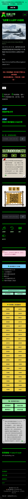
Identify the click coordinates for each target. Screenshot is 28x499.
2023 (20, 313)
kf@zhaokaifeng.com (14, 290)
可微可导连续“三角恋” (10, 280)
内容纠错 (8, 293)
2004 (8, 356)
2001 (20, 360)
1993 (20, 377)
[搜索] (22, 139)
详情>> (21, 173)
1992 (8, 381)
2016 (8, 330)
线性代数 (20, 405)
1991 (20, 381)
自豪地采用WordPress (12, 496)
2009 (20, 343)
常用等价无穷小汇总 (9, 269)
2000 (8, 364)
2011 (20, 339)
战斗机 (17, 97)
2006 (8, 351)
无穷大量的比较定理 (9, 274)
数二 (14, 155)
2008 (8, 347)
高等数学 (8, 405)
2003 (20, 356)
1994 (8, 377)
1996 (8, 372)
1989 (20, 385)
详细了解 (12, 7)
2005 (20, 351)
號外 (22, 94)
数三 (23, 155)
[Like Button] (4, 88)
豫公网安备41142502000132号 (15, 489)
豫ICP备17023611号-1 (14, 487)
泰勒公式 (6, 276)
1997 (20, 368)
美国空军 (5, 99)
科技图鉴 (10, 72)
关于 (3, 483)
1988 (8, 389)
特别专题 (20, 409)
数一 (5, 155)
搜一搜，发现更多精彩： (10, 135)
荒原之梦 (7, 94)
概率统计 (4, 479)
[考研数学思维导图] (14, 151)
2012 (8, 339)
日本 (22, 97)
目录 (25, 14)
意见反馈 (21, 293)
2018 (8, 326)
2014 (8, 334)
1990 (8, 385)
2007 (20, 347)
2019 (20, 322)
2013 (20, 334)
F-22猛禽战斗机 (9, 97)
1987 (20, 389)
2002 (8, 360)
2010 (8, 343)
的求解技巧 (8, 272)
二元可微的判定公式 (9, 278)
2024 (8, 313)
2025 (20, 309)
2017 (20, 326)
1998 (8, 368)
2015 (20, 330)
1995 (20, 372)
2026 (8, 309)
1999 (20, 364)
